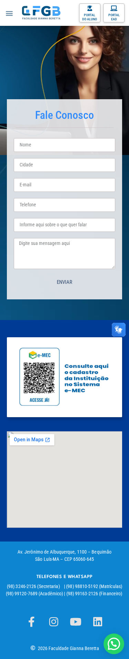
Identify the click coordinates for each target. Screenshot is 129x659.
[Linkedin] (98, 622)
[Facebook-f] (31, 622)
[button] (9, 13)
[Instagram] (54, 622)
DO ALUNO (89, 19)
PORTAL (89, 15)
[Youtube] (76, 622)
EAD (114, 19)
